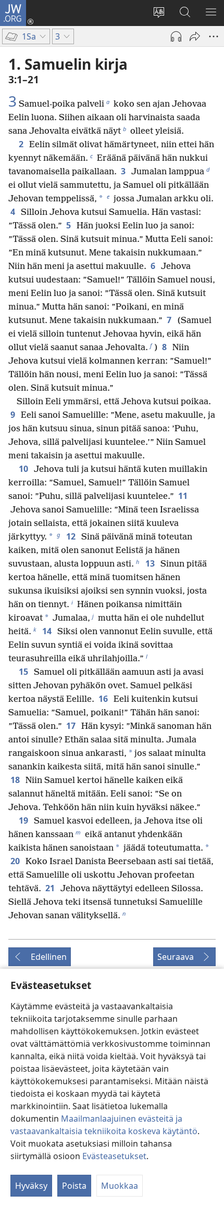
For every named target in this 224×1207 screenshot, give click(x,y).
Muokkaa (119, 1185)
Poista (74, 1185)
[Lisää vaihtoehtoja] (213, 36)
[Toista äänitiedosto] (176, 36)
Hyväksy (31, 1185)
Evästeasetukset (114, 1156)
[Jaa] (194, 36)
